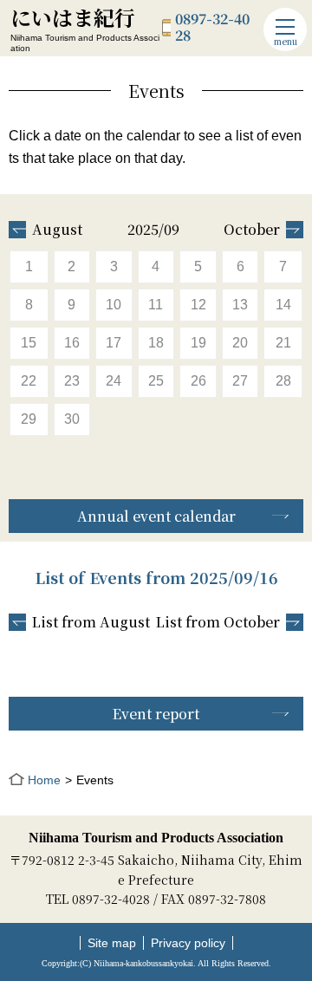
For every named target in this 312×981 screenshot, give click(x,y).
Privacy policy (188, 943)
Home (44, 780)
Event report (156, 714)
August (57, 229)
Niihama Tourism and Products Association (156, 837)
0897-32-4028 (212, 27)
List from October (218, 622)
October (252, 229)
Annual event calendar (156, 516)
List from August (91, 622)
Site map (112, 943)
